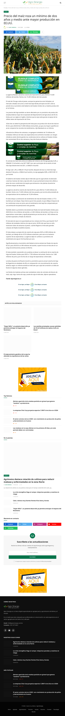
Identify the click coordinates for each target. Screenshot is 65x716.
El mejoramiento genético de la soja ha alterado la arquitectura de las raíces (17, 355)
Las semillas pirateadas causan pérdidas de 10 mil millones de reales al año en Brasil (47, 328)
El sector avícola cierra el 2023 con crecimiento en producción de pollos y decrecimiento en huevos (37, 420)
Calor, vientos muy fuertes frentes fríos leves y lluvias (31, 501)
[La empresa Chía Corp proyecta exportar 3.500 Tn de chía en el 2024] (8, 412)
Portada (5, 8)
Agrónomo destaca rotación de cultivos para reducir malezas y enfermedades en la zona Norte (29, 480)
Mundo (6, 11)
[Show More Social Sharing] (42, 32)
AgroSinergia (39, 706)
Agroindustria (22, 709)
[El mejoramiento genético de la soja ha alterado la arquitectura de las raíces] (17, 343)
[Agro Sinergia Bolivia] (32, 3)
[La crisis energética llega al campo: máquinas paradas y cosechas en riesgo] (8, 494)
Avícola (36, 709)
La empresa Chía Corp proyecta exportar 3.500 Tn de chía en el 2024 (35, 410)
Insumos (43, 709)
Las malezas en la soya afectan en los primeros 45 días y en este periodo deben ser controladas (34, 429)
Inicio (9, 709)
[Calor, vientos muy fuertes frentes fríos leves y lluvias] (8, 502)
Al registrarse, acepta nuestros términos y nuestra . (33, 561)
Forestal (49, 709)
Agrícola (6, 475)
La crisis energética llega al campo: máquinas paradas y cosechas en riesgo (36, 493)
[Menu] (5, 3)
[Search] (60, 3)
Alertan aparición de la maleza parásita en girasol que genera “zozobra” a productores (34, 402)
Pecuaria (30, 709)
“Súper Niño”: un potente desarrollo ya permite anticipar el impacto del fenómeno (17, 328)
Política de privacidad (46, 561)
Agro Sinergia (12, 27)
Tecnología (56, 709)
